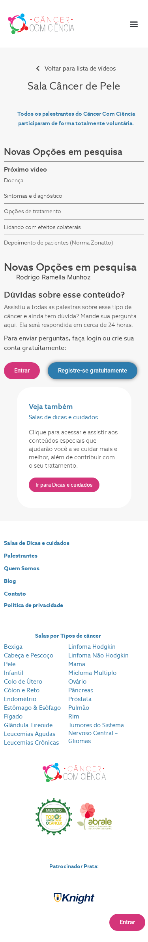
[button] (133, 24)
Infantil (13, 672)
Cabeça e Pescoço (28, 655)
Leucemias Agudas (29, 734)
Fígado (13, 716)
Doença (13, 180)
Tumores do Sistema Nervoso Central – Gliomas (96, 733)
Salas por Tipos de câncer (68, 635)
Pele (9, 664)
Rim (73, 716)
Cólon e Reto (21, 690)
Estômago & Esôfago (32, 707)
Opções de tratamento (32, 211)
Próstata (80, 699)
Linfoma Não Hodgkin (98, 655)
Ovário (77, 681)
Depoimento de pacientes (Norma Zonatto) (58, 242)
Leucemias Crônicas (31, 742)
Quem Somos (21, 568)
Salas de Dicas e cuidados (36, 542)
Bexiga (13, 646)
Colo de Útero (23, 681)
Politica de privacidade (33, 605)
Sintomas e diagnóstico (33, 195)
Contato (15, 593)
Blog (10, 581)
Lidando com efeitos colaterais (42, 227)
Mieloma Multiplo (92, 672)
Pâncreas (80, 690)
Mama (76, 664)
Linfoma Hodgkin (92, 646)
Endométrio (20, 699)
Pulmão (78, 707)
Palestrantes (20, 555)
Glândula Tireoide (28, 725)
